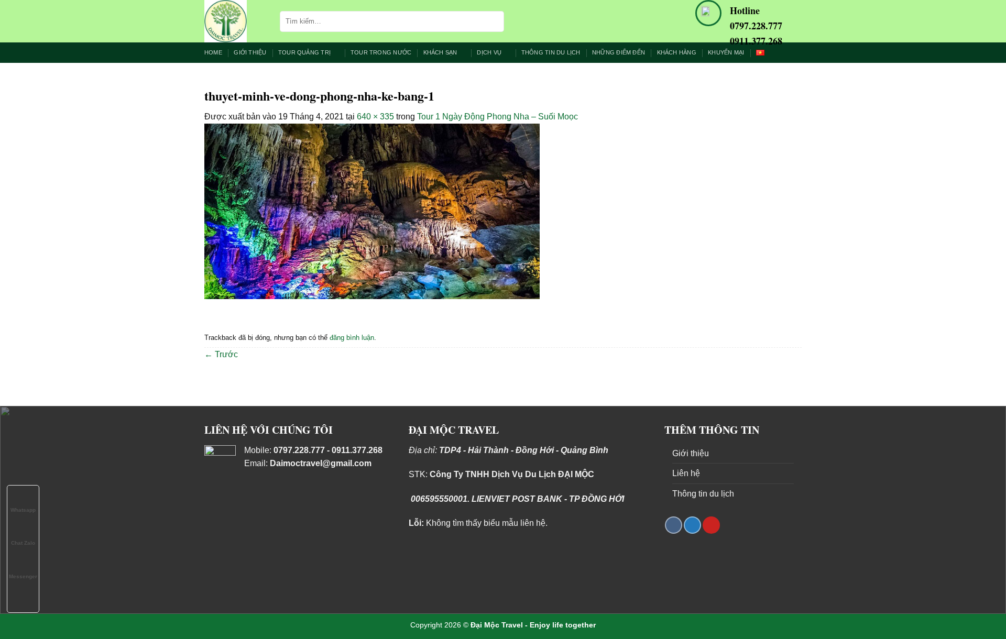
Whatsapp (23, 510)
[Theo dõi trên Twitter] (692, 525)
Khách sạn (440, 52)
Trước (221, 354)
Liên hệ (686, 473)
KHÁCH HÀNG (676, 52)
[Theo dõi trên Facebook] (673, 525)
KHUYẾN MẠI (726, 52)
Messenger (23, 576)
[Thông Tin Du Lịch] (234, 21)
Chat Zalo (23, 543)
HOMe (213, 52)
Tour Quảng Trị (304, 52)
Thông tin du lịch (551, 52)
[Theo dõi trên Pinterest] (711, 525)
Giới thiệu (250, 52)
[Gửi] (494, 21)
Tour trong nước (381, 52)
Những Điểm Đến (618, 52)
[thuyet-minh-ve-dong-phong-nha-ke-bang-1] (372, 210)
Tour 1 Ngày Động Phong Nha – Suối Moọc (497, 116)
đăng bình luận (352, 337)
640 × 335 (375, 116)
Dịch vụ (489, 52)
